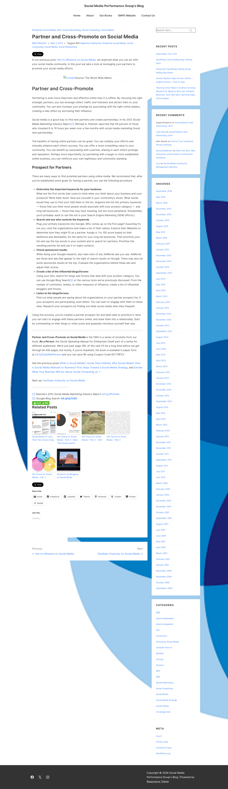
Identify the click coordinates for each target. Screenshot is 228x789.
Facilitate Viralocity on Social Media (64, 380)
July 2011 (160, 471)
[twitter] (40, 777)
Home (76, 15)
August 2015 (162, 226)
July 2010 (160, 477)
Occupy (159, 659)
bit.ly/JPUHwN (110, 394)
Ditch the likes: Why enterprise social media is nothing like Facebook (175, 154)
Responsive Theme (158, 781)
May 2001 (160, 541)
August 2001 (162, 524)
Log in (159, 736)
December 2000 (164, 570)
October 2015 (162, 220)
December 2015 (163, 208)
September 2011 (164, 460)
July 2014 (160, 279)
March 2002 (162, 483)
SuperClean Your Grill (166, 54)
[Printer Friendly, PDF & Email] (40, 402)
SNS (158, 676)
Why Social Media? (123, 363)
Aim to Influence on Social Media (76, 59)
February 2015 (163, 243)
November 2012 (163, 389)
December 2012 (163, 384)
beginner (84, 43)
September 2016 (164, 191)
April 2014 (161, 290)
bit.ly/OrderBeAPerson (48, 354)
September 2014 (164, 273)
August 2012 (162, 407)
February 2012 (163, 430)
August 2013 (162, 337)
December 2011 (163, 442)
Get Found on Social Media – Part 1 (42, 476)
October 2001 (162, 512)
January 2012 (162, 436)
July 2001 (160, 530)
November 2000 (164, 576)
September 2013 (164, 331)
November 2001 (163, 506)
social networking (68, 46)
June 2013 (161, 349)
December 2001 (163, 500)
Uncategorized (163, 712)
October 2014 (162, 267)
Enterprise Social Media (44, 30)
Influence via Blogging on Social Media (67, 476)
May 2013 (160, 354)
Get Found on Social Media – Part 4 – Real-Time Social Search (67, 439)
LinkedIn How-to (164, 647)
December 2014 (163, 255)
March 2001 (161, 553)
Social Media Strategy (166, 700)
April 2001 (161, 547)
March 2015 (161, 238)
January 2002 (162, 495)
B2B (158, 612)
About (90, 15)
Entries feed (162, 742)
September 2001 (164, 518)
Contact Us (148, 15)
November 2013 (163, 319)
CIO (157, 630)
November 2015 (163, 214)
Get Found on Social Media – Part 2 (116, 438)
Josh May (160, 132)
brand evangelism (164, 624)
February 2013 (163, 372)
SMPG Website (127, 15)
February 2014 (163, 302)
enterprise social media (114, 43)
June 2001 (161, 536)
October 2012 (162, 395)
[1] (73, 123)
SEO (59, 30)
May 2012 (160, 413)
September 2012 (164, 401)
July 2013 (160, 343)
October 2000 (163, 582)
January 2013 (162, 378)
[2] (71, 280)
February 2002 (163, 489)
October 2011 (162, 454)
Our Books (106, 15)
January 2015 (162, 249)
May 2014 (160, 284)
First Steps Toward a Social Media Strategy (102, 367)
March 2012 (161, 424)
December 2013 (163, 314)
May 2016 (160, 197)
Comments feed (164, 747)
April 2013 (161, 360)
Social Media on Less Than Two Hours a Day (43, 438)
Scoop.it (160, 665)
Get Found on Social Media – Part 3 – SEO (92, 438)
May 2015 (160, 232)
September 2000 (164, 588)
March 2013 (161, 366)
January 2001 (162, 565)
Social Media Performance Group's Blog (114, 6)
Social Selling (162, 706)
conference (161, 636)
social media (51, 46)
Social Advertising (72, 30)
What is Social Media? (73, 363)
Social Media (107, 30)
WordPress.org (163, 753)
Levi (158, 163)
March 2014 (161, 296)
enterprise (96, 43)
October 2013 (162, 325)
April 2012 (161, 419)
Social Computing (91, 30)
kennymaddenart (164, 150)
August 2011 (162, 465)
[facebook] (32, 777)
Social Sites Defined (99, 363)
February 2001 (163, 559)
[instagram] (48, 777)
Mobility (160, 653)
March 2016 (161, 203)
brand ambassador (165, 618)
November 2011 (163, 448)
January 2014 (162, 308)
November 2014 (163, 261)
